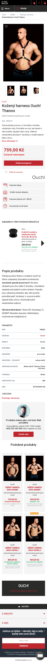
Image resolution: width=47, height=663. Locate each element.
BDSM (13, 15)
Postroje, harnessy (26, 15)
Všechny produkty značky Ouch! (23, 591)
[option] (23, 240)
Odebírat (23, 646)
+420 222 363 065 (14, 428)
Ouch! (4, 102)
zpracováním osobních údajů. (29, 654)
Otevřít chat (23, 434)
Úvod (4, 15)
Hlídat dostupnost (23, 163)
